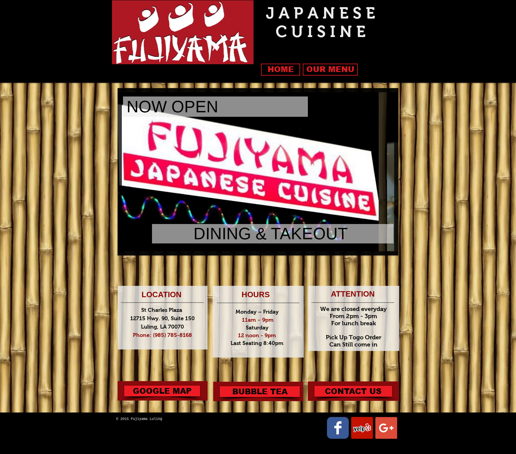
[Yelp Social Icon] (362, 428)
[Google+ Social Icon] (386, 428)
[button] (260, 391)
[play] (380, 246)
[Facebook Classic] (338, 428)
